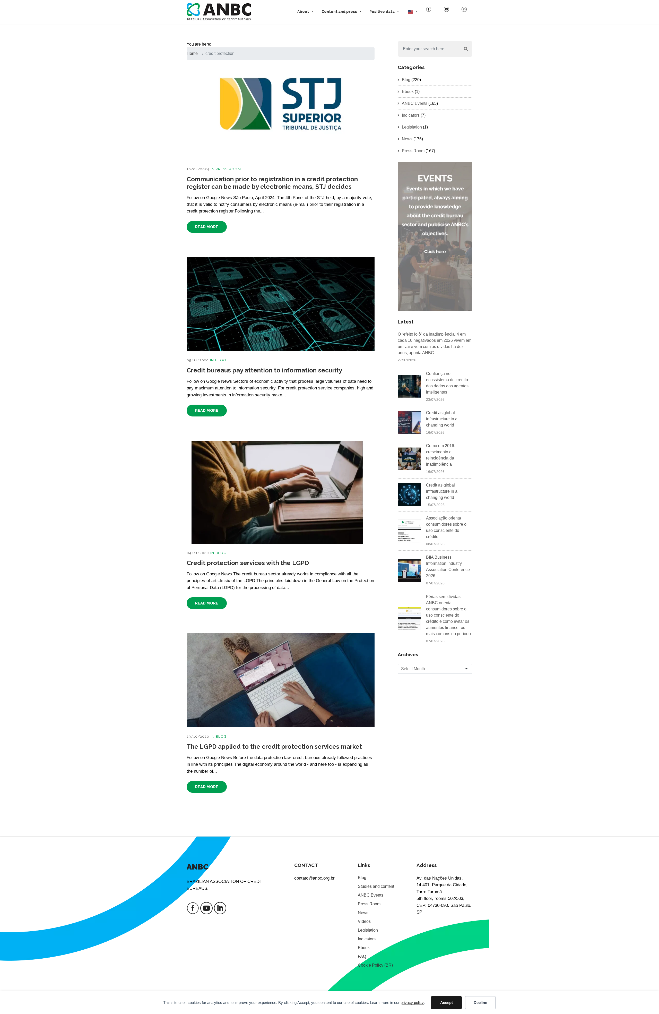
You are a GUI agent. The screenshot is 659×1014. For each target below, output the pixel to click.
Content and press (339, 12)
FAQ (362, 956)
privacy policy (412, 1002)
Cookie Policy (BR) (375, 965)
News (407, 139)
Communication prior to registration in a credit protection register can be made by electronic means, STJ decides (272, 182)
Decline (480, 1002)
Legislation (412, 127)
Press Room (228, 169)
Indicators (411, 115)
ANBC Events (414, 103)
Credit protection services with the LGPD (248, 563)
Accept (446, 1002)
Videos (364, 921)
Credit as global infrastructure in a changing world (441, 419)
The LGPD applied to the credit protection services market (274, 746)
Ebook (408, 91)
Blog (220, 360)
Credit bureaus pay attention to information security (264, 370)
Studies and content (376, 886)
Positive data (382, 12)
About (303, 12)
